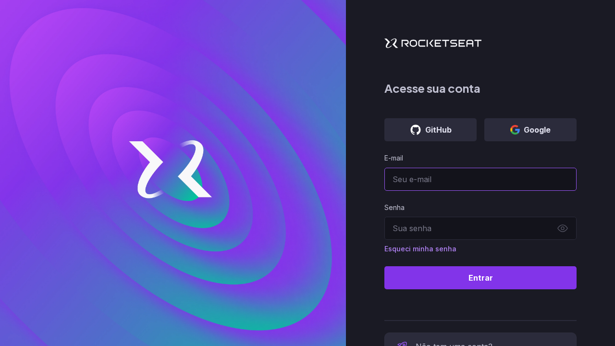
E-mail (393, 158)
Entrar (480, 278)
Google (537, 130)
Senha (394, 207)
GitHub (438, 130)
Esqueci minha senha (420, 249)
